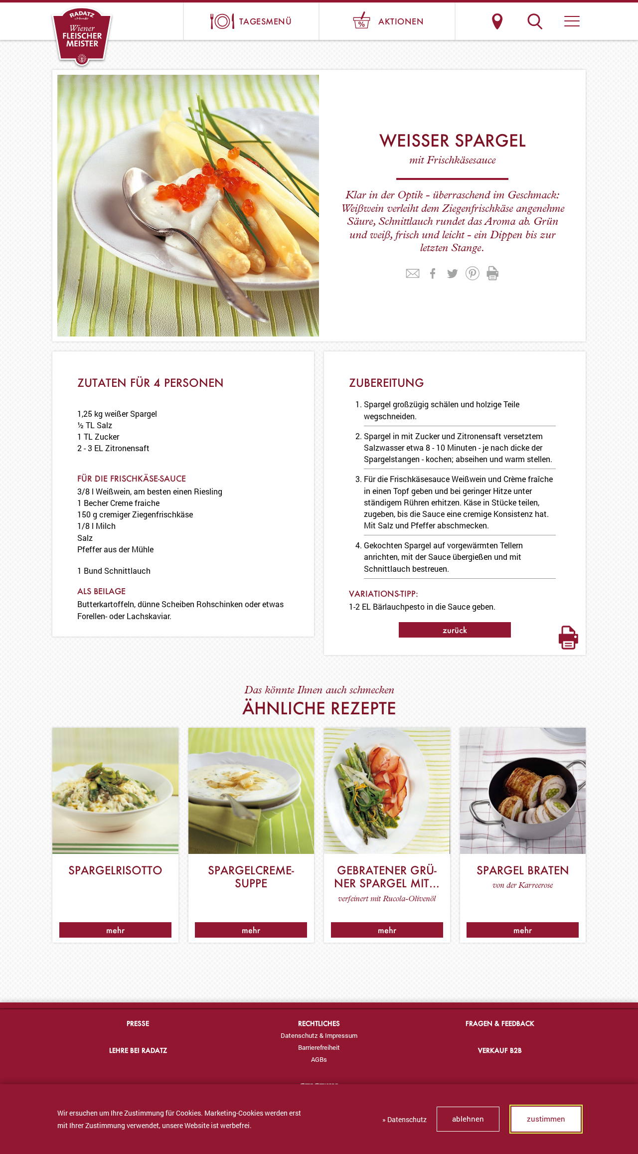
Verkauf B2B (500, 1050)
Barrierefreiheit (319, 1047)
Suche (534, 21)
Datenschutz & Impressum (319, 1035)
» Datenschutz (404, 1119)
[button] (572, 21)
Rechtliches (319, 1023)
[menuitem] (318, 1035)
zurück (455, 630)
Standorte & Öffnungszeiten (497, 21)
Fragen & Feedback (500, 1023)
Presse (138, 1023)
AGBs (319, 1059)
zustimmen (546, 1119)
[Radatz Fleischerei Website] (82, 37)
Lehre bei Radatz (138, 1050)
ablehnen (468, 1119)
